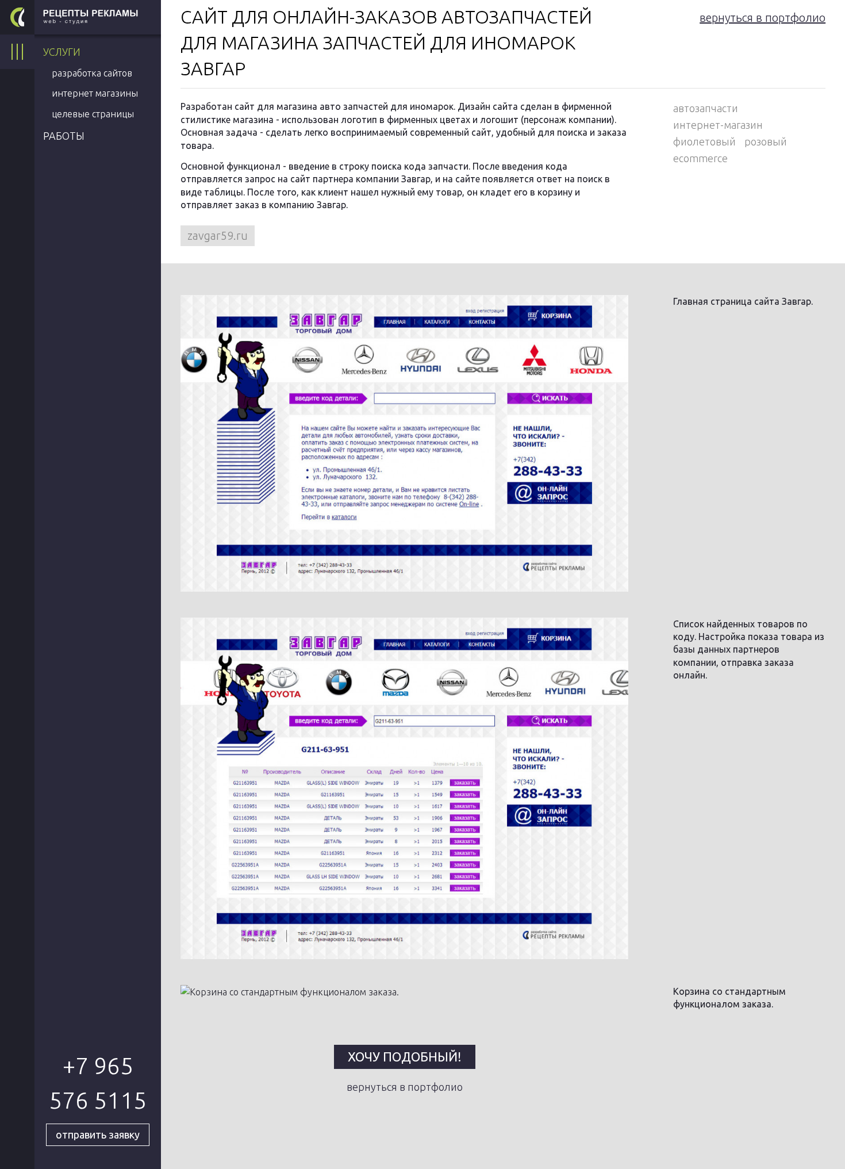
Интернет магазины (95, 93)
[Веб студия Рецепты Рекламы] (17, 17)
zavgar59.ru (217, 235)
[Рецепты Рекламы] (97, 17)
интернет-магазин (718, 125)
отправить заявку (98, 1134)
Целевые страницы (93, 114)
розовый (765, 141)
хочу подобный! (405, 1056)
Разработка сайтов (92, 73)
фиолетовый (704, 141)
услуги (61, 52)
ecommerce (700, 158)
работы (63, 135)
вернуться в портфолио (762, 17)
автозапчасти (705, 108)
